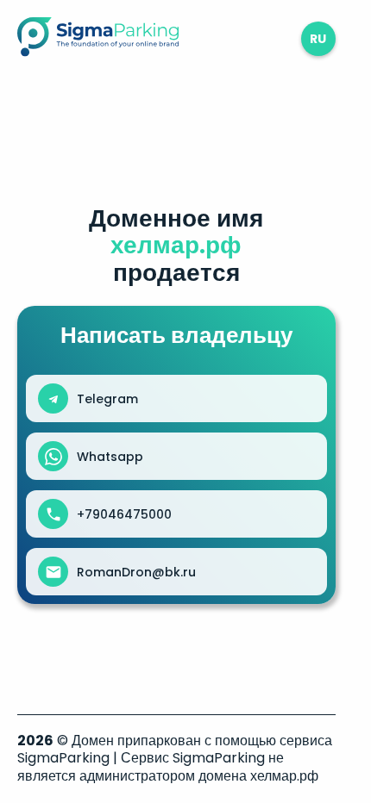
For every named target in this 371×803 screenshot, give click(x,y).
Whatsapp (110, 457)
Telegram (107, 399)
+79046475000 (124, 514)
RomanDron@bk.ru (136, 572)
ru (318, 38)
